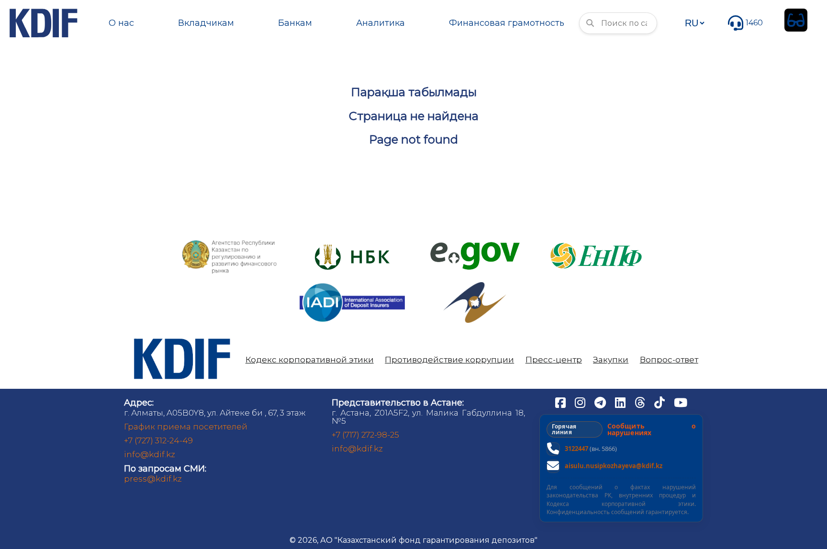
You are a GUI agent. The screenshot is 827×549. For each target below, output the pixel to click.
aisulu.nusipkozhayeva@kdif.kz (613, 465)
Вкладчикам (206, 23)
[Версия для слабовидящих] (795, 20)
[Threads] (641, 402)
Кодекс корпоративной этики (310, 360)
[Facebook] (561, 402)
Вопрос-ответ (669, 360)
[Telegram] (601, 402)
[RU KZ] (694, 23)
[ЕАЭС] (474, 285)
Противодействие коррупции (449, 360)
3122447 (576, 448)
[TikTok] (660, 402)
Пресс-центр (553, 360)
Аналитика (380, 23)
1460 (754, 22)
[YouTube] (680, 402)
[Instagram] (581, 402)
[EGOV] (475, 245)
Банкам (295, 23)
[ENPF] (597, 239)
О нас (121, 23)
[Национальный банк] (229, 242)
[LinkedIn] (621, 402)
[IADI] (352, 282)
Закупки (610, 360)
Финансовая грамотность (506, 23)
